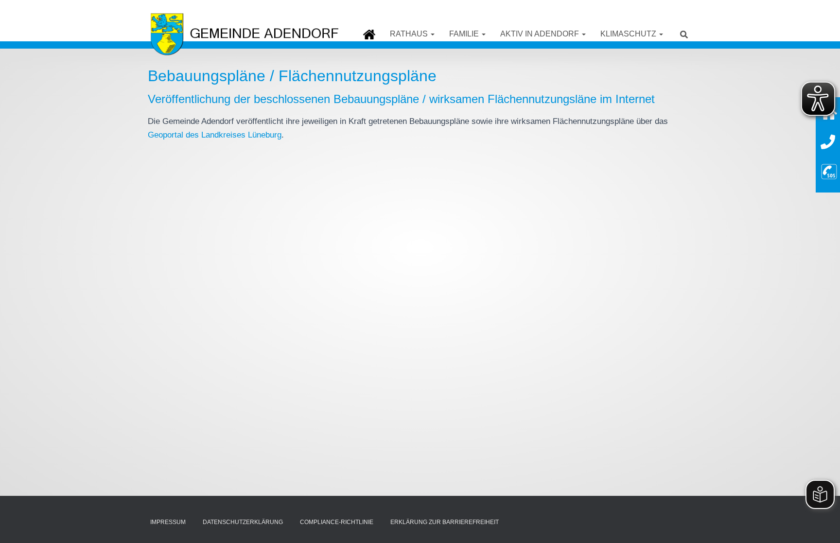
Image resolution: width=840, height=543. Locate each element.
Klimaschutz (629, 34)
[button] (432, 34)
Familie (465, 34)
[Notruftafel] (829, 170)
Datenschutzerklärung (243, 522)
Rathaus (410, 34)
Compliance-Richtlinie (336, 522)
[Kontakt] (828, 142)
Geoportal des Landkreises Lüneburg (214, 135)
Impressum (168, 522)
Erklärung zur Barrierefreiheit (444, 522)
